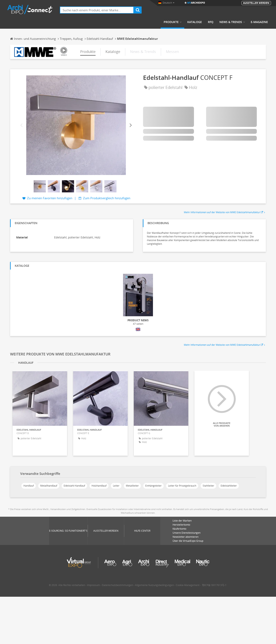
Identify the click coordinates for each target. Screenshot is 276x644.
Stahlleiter (208, 485)
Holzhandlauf (99, 485)
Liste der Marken (182, 520)
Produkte (171, 22)
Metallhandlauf (48, 485)
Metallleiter (132, 485)
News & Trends (230, 22)
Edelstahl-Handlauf (74, 485)
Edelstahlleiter (229, 485)
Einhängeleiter (153, 485)
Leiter (116, 485)
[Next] (130, 125)
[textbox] (97, 10)
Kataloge (194, 22)
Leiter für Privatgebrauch (182, 485)
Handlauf (28, 485)
